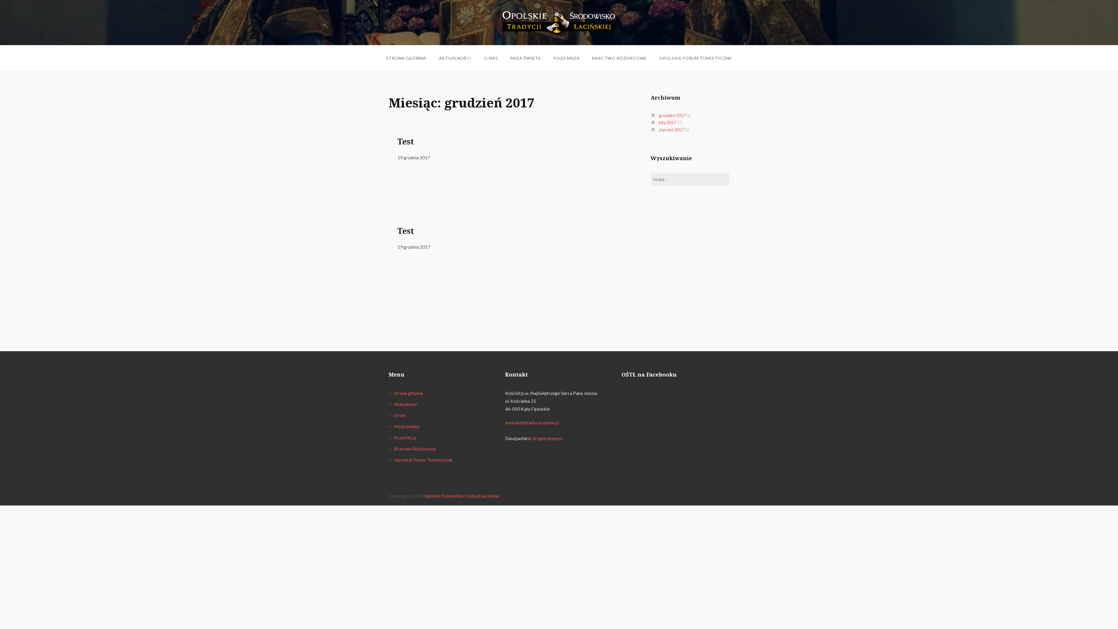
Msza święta (525, 58)
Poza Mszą (566, 58)
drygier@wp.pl (547, 438)
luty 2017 (667, 122)
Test (405, 141)
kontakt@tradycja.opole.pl (532, 422)
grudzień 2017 (672, 115)
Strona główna (406, 58)
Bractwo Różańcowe (619, 58)
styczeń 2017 (671, 129)
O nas (491, 58)
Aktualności (455, 58)
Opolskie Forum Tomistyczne (695, 58)
